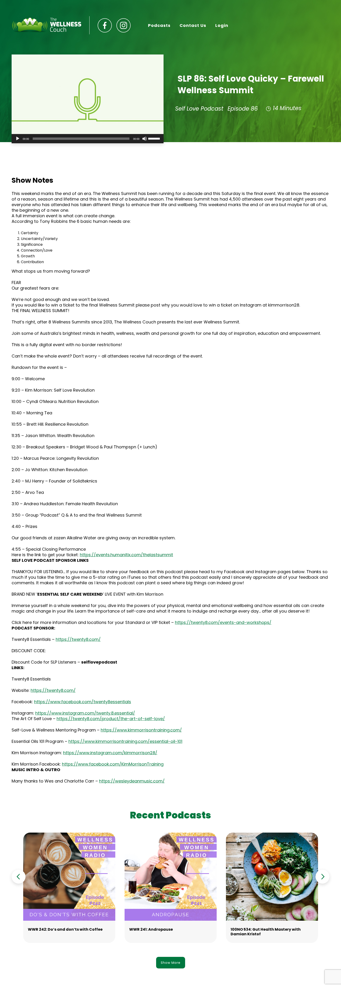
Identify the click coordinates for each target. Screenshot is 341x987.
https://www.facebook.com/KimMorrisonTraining (113, 764)
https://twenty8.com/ (78, 639)
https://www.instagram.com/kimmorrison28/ (110, 753)
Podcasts (159, 25)
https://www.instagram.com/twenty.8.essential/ (85, 713)
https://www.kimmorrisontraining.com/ (141, 730)
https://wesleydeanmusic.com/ (132, 781)
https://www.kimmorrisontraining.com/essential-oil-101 (125, 741)
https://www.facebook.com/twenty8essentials (82, 702)
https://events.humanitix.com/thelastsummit (126, 555)
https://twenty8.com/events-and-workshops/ (223, 622)
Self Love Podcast (199, 108)
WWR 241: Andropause (151, 929)
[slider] (154, 138)
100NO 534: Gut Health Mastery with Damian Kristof (266, 932)
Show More (170, 962)
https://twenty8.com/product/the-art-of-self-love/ (111, 719)
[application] (88, 138)
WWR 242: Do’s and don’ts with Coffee (65, 929)
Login (221, 25)
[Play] (17, 138)
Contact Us (193, 25)
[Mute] (144, 138)
